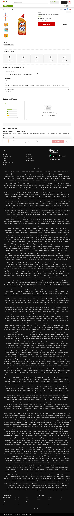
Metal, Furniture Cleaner (56, 133)
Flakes (27, 499)
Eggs (27, 501)
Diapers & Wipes (18, 505)
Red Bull (39, 499)
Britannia (39, 503)
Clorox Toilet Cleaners (12, 137)
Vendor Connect (30, 160)
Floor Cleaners (6, 503)
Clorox (39, 12)
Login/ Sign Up (64, 2)
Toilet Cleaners (66, 133)
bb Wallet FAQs (29, 156)
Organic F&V (6, 501)
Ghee (27, 497)
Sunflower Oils (6, 497)
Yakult (61, 501)
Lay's (61, 505)
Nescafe (50, 497)
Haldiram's (39, 505)
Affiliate (4, 160)
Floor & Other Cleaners (23, 133)
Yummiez (39, 501)
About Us (5, 152)
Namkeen (16, 501)
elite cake (50, 499)
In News (5, 154)
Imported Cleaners (34, 133)
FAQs (27, 152)
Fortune (61, 503)
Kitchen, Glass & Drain (44, 133)
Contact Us (28, 154)
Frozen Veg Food (7, 505)
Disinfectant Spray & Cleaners (10, 133)
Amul (38, 497)
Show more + (37, 508)
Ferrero (50, 505)
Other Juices (17, 503)
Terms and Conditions (8, 162)
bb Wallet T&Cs (29, 158)
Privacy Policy (6, 158)
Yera (49, 501)
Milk (4, 499)
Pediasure (62, 499)
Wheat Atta (16, 497)
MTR (61, 497)
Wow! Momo (51, 503)
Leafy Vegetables (29, 503)
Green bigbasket (7, 156)
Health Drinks (17, 499)
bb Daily (5, 164)
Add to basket (46, 24)
